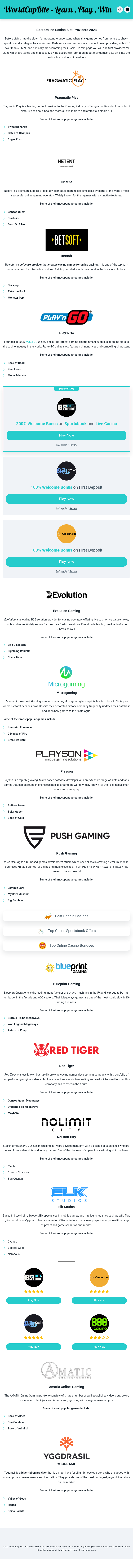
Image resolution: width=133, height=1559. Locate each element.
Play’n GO (32, 341)
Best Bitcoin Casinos (71, 916)
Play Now (66, 499)
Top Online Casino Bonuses (72, 945)
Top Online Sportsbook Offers (72, 931)
